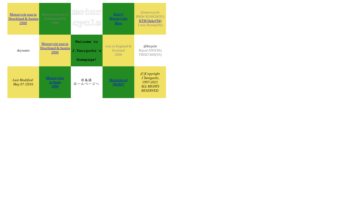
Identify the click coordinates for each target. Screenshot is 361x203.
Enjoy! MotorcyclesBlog (118, 18)
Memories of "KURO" (118, 82)
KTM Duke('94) (150, 21)
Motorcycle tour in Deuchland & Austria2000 (23, 18)
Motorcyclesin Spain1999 (55, 82)
